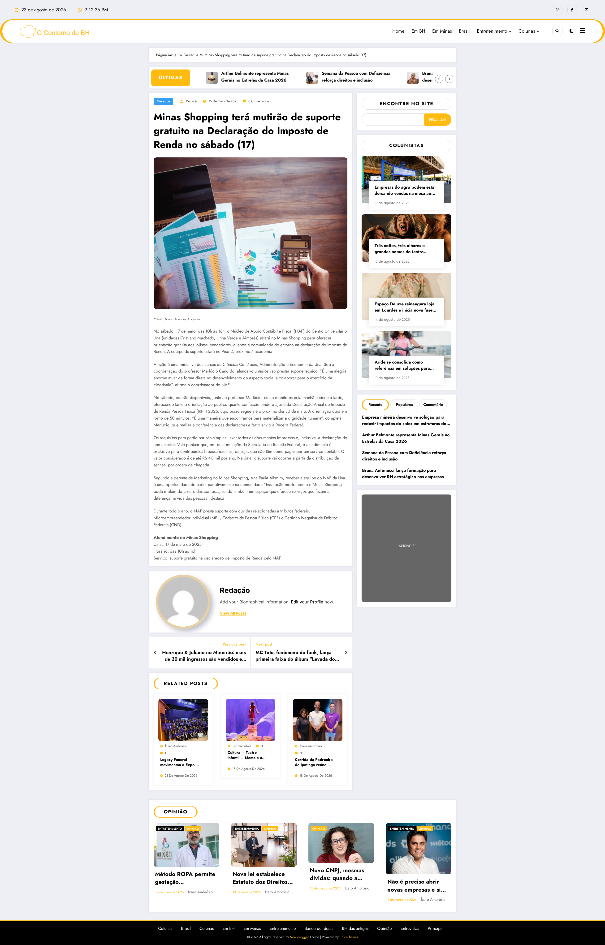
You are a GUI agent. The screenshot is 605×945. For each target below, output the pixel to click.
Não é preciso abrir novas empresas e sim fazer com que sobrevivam (262, 886)
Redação (192, 101)
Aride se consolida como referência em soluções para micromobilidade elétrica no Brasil (402, 366)
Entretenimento (492, 31)
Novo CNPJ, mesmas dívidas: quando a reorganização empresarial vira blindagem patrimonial (185, 874)
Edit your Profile (307, 601)
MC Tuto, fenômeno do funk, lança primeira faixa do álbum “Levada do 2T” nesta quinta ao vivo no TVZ (295, 656)
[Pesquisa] (557, 31)
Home (398, 31)
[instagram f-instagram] (557, 9)
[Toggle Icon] (582, 31)
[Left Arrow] (439, 79)
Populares (404, 404)
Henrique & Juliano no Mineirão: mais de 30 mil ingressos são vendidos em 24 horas (204, 656)
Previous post (234, 644)
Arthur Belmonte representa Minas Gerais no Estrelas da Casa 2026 (229, 76)
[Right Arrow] (449, 79)
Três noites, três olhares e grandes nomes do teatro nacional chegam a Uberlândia (404, 249)
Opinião (164, 829)
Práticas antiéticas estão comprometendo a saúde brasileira (417, 878)
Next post (263, 644)
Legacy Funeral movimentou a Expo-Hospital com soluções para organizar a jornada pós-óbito (179, 762)
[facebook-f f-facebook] (572, 9)
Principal (436, 935)
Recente (375, 404)
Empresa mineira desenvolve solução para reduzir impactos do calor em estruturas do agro (404, 421)
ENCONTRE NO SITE (406, 103)
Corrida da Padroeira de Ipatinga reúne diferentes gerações (314, 762)
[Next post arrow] (346, 653)
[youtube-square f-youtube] (586, 9)
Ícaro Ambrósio (176, 746)
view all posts (233, 613)
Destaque (163, 101)
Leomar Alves (242, 746)
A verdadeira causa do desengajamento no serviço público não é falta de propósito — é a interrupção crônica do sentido (340, 886)
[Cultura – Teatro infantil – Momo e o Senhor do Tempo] (250, 719)
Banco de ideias (319, 935)
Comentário (433, 404)
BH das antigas (355, 935)
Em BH (418, 31)
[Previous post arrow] (155, 653)
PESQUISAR (437, 119)
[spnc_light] (571, 31)
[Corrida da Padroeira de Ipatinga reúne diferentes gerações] (318, 719)
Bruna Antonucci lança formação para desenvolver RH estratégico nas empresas (403, 473)
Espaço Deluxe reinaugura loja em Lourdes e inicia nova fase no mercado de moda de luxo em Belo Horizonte (405, 307)
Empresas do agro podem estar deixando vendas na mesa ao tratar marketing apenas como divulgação (405, 191)
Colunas (527, 31)
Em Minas (442, 31)
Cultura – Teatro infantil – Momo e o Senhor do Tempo (245, 755)
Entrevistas (410, 935)
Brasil (464, 31)
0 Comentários (258, 101)
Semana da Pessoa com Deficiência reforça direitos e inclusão (330, 76)
